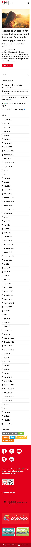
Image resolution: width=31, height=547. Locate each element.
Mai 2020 (7, 412)
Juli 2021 (6, 357)
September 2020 (9, 396)
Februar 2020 (8, 424)
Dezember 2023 (9, 244)
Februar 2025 (8, 190)
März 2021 (7, 373)
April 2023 (7, 275)
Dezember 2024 (9, 197)
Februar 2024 (8, 236)
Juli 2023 (6, 264)
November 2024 (9, 201)
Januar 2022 (8, 334)
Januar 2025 (8, 194)
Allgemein (7, 46)
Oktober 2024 (8, 205)
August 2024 (8, 213)
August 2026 (8, 120)
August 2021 (8, 354)
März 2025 (7, 186)
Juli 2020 (6, 404)
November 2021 (9, 342)
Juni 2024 (7, 221)
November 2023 (9, 248)
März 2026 (7, 139)
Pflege (12, 437)
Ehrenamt (14, 433)
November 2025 (9, 155)
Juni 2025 (7, 174)
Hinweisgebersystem (10, 473)
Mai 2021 (7, 365)
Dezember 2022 (9, 291)
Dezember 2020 (9, 385)
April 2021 (7, 369)
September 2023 (9, 256)
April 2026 (7, 135)
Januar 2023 (8, 287)
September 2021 (9, 350)
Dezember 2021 (9, 338)
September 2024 (9, 209)
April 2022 (7, 322)
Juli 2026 (6, 123)
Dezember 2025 (9, 151)
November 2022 (9, 295)
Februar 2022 (8, 330)
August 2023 (8, 260)
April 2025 (7, 182)
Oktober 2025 (8, 158)
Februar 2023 (8, 283)
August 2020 (8, 400)
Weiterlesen (7, 65)
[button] (28, 3)
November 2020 (9, 389)
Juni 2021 (7, 361)
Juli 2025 (6, 170)
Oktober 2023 (8, 252)
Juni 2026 (7, 127)
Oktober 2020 (8, 393)
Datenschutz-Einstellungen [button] (12, 471)
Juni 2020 (7, 408)
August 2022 (8, 307)
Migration (6, 437)
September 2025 (9, 162)
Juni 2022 (7, 314)
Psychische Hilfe (21, 437)
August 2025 (8, 166)
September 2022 (9, 303)
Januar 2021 (8, 381)
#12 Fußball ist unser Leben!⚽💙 (14, 109)
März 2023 (7, 279)
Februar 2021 (8, 377)
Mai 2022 (7, 318)
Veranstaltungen (8, 440)
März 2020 (7, 420)
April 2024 (7, 229)
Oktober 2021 (8, 346)
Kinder (21, 433)
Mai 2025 (7, 178)
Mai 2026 (7, 131)
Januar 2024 (8, 240)
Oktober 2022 (8, 299)
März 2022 (7, 326)
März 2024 (7, 233)
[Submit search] (27, 75)
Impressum (6, 469)
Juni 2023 (7, 268)
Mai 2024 (7, 225)
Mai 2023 (7, 272)
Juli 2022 (6, 311)
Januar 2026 (8, 147)
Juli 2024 (6, 217)
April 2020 (7, 416)
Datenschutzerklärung (19, 469)
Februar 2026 (8, 143)
